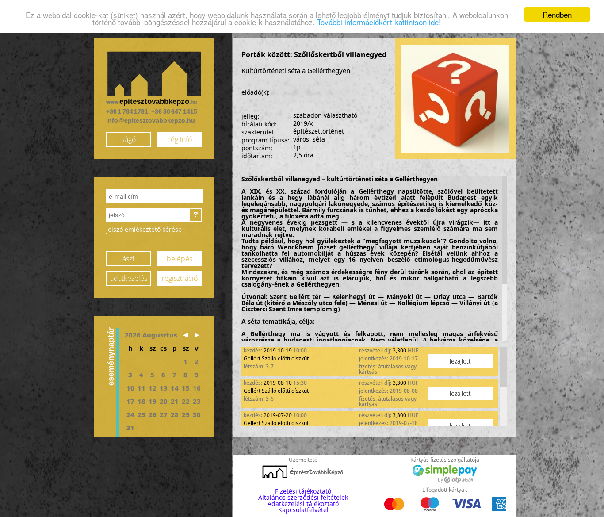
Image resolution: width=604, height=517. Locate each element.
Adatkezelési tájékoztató (303, 503)
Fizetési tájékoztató (303, 491)
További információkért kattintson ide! (379, 22)
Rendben (557, 14)
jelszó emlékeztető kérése (144, 229)
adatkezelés (128, 278)
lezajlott (460, 361)
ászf (128, 259)
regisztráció (180, 278)
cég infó (179, 139)
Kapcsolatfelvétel (303, 510)
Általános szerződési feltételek (303, 497)
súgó (128, 139)
